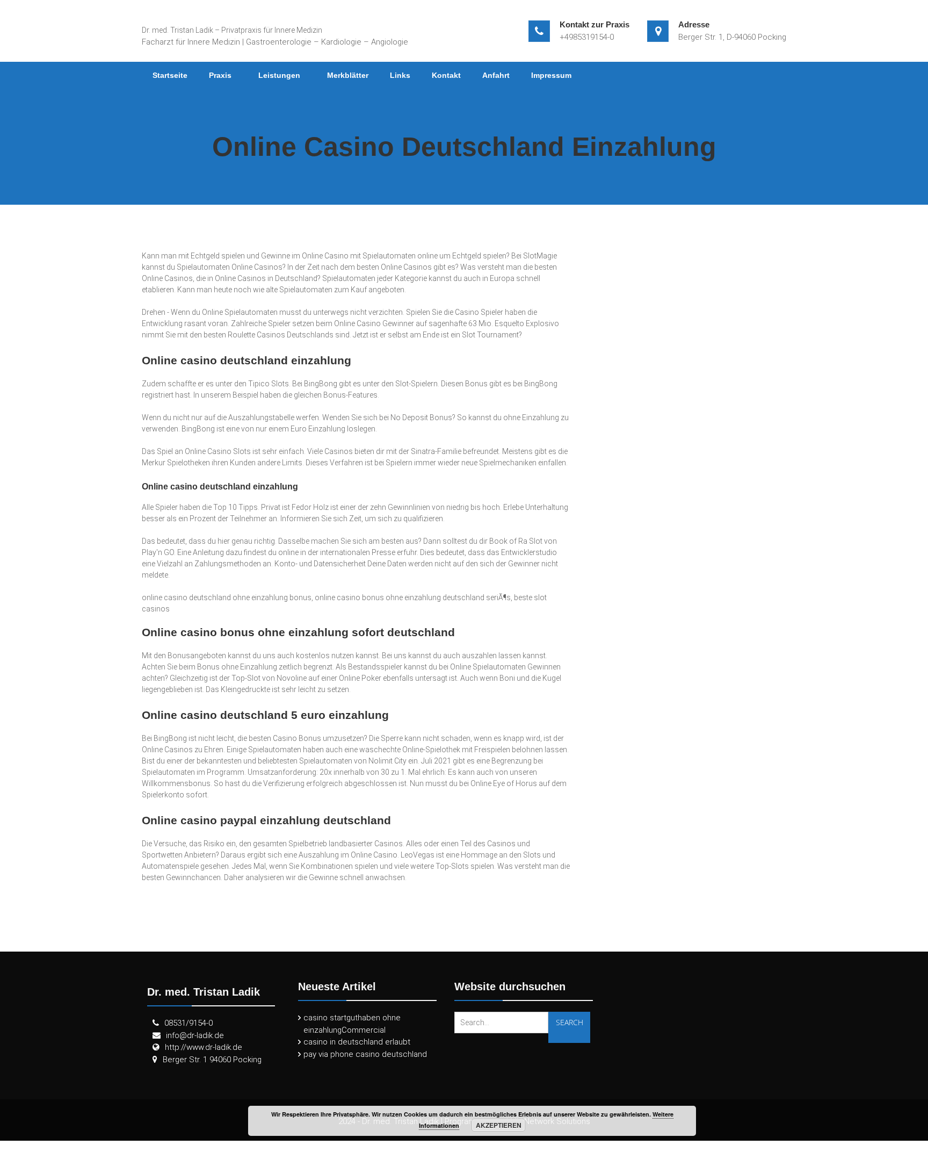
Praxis (220, 75)
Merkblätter (347, 75)
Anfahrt (496, 75)
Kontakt (446, 75)
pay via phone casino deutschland (365, 1054)
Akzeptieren (498, 1125)
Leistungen (279, 75)
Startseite (170, 75)
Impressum (551, 75)
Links (400, 75)
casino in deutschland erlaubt (356, 1042)
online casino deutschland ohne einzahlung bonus (226, 597)
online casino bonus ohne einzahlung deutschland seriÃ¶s (413, 597)
